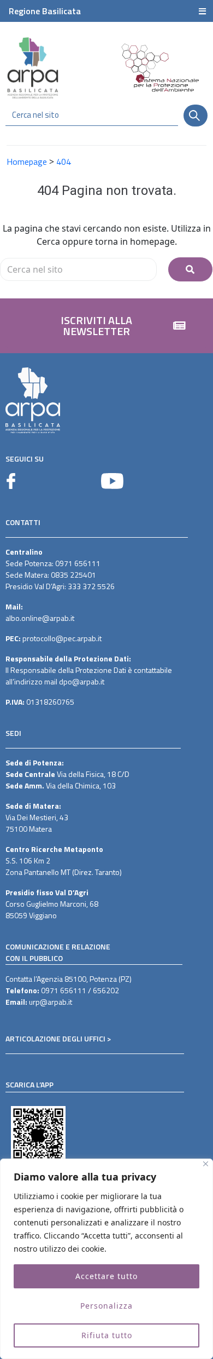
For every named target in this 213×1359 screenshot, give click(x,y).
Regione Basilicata (45, 11)
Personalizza (106, 1305)
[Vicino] (205, 1163)
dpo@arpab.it (81, 681)
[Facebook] (10, 481)
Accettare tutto (106, 1276)
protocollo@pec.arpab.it (62, 638)
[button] (106, 326)
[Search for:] (78, 269)
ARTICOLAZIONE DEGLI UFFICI (55, 1038)
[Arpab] (32, 67)
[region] (106, 1259)
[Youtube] (112, 481)
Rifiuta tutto (106, 1335)
